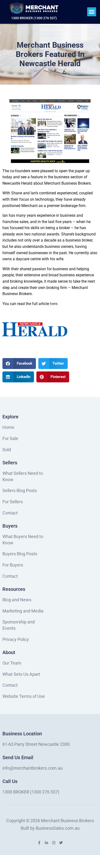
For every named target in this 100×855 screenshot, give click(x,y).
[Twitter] (61, 842)
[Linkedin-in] (46, 842)
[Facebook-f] (39, 842)
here (53, 303)
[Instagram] (53, 842)
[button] (91, 12)
